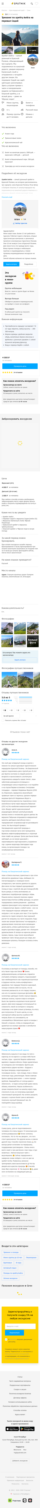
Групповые (7, 1263)
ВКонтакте (17, 1450)
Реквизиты (15, 1484)
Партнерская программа (25, 1477)
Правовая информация (15, 1480)
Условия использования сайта (20, 1402)
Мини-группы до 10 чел (12, 1258)
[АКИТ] (24, 1500)
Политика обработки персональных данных (20, 1406)
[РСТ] (30, 1500)
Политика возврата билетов (20, 1394)
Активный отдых (9, 1268)
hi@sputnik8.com (20, 1453)
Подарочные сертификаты (20, 1385)
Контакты (25, 1484)
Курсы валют (20, 1415)
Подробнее (28, 264)
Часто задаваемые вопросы (20, 1381)
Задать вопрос (11, 264)
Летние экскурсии (10, 1278)
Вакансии (29, 1480)
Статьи (20, 1377)
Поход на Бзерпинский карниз (15, 759)
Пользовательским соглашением (17, 1354)
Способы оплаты (20, 1410)
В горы (18, 1263)
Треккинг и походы (11, 1252)
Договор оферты (20, 1398)
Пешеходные (31, 1258)
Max (24, 1450)
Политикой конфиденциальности (17, 1359)
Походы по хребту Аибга (13, 1273)
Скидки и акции (20, 1389)
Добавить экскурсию (20, 1461)
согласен (13, 1339)
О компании (9, 1477)
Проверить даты (20, 366)
